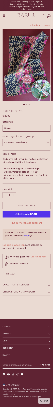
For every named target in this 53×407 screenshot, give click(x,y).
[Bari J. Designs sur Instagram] (13, 375)
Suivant (46, 25)
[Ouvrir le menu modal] (4, 15)
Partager (10, 274)
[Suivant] (49, 5)
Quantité (7, 189)
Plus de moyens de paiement (26, 222)
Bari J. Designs (24, 389)
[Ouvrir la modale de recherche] (43, 15)
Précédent (35, 25)
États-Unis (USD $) (13, 385)
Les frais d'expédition (14, 245)
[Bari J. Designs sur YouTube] (22, 375)
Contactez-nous (38, 256)
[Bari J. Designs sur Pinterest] (8, 375)
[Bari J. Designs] (26, 15)
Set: (8, 121)
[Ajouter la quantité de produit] (5, 195)
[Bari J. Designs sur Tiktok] (18, 375)
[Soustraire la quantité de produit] (13, 195)
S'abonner (45, 365)
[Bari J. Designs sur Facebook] (4, 375)
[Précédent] (4, 5)
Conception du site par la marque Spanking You (22, 397)
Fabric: (18, 136)
